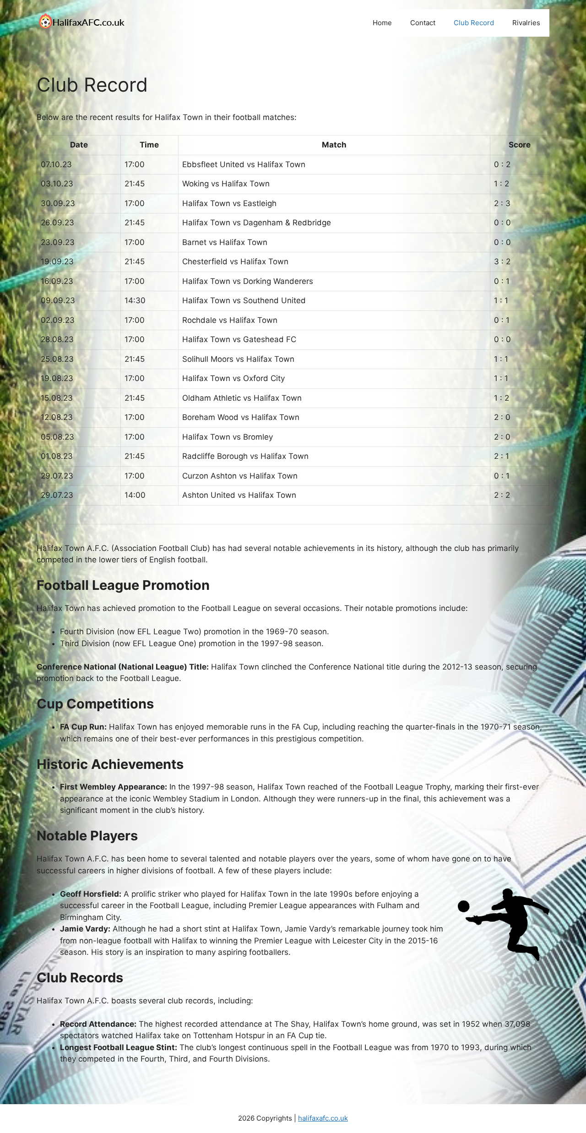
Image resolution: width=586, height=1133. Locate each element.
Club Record (474, 22)
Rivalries (526, 22)
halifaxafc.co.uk (323, 1118)
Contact (422, 22)
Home (382, 22)
